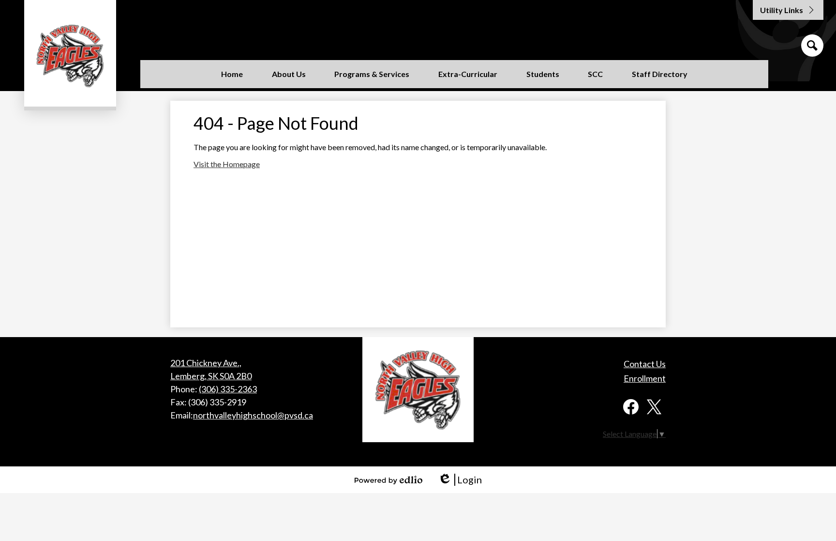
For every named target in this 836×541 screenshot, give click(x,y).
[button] (289, 74)
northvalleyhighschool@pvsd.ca (253, 415)
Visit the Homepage (227, 164)
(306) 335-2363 (228, 389)
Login (460, 480)
